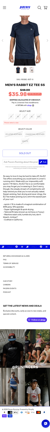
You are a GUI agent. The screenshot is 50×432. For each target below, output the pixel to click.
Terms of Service (10, 263)
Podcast (7, 292)
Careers (7, 285)
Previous (2, 40)
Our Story (7, 281)
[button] (4, 8)
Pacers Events (9, 288)
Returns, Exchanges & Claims (16, 256)
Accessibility (9, 267)
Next (47, 40)
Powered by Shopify (27, 409)
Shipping (13, 100)
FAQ (4, 260)
